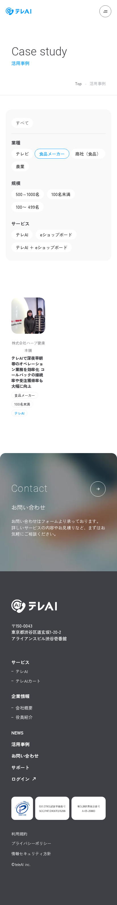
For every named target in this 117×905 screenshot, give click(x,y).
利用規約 (19, 834)
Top (78, 83)
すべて (22, 123)
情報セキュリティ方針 (31, 854)
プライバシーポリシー (31, 843)
